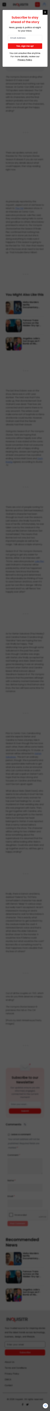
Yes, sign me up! (25, 46)
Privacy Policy (25, 59)
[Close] (45, 12)
